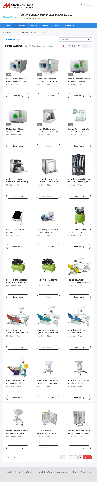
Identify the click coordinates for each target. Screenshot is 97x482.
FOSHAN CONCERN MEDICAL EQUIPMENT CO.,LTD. (46, 15)
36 (19, 457)
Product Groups (13, 39)
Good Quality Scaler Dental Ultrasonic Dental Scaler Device (47, 232)
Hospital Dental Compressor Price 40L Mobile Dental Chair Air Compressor (17, 282)
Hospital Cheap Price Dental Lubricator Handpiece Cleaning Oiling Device (78, 131)
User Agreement (62, 472)
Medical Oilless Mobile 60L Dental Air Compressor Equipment (47, 282)
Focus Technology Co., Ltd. (32, 472)
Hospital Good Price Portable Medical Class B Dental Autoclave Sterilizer (79, 81)
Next (86, 457)
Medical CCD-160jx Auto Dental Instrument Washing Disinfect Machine (17, 182)
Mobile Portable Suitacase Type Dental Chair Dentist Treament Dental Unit (47, 433)
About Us (33, 26)
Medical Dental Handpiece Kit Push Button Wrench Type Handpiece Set (79, 182)
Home (7, 26)
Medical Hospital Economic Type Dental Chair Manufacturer (78, 333)
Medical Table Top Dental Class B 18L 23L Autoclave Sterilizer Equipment (47, 81)
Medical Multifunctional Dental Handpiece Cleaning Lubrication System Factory (47, 131)
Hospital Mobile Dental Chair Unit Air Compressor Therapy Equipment (79, 433)
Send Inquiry (18, 96)
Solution (45, 26)
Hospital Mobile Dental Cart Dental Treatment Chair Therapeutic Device (78, 383)
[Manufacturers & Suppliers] (18, 5)
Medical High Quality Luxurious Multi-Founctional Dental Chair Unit (79, 282)
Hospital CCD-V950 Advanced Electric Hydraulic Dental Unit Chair (17, 333)
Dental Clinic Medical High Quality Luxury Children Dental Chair (16, 383)
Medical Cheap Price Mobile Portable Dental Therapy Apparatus (17, 433)
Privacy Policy (86, 472)
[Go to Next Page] (89, 46)
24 (14, 457)
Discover (56, 26)
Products (21, 26)
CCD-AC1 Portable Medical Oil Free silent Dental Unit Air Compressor (79, 232)
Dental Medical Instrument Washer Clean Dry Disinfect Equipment (47, 182)
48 (24, 457)
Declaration (75, 472)
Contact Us (69, 26)
